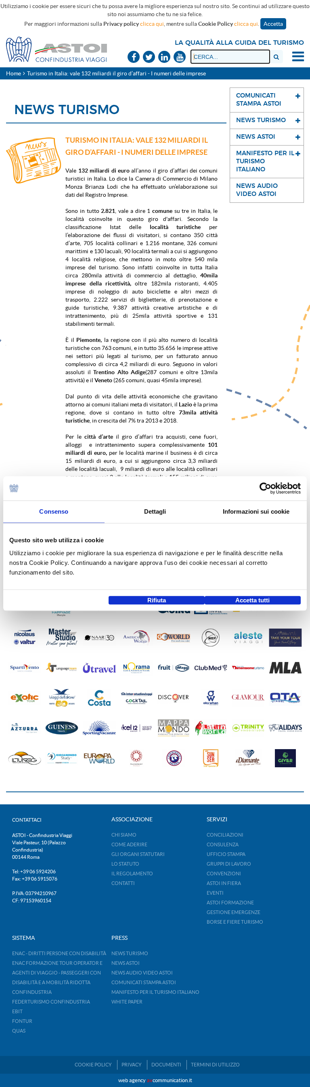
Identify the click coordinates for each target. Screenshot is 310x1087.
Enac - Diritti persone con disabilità (59, 953)
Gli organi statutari (138, 854)
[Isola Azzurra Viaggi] (24, 728)
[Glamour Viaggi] (248, 698)
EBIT (17, 1011)
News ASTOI (125, 963)
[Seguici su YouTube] (180, 57)
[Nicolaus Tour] (24, 638)
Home (13, 73)
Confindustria (32, 992)
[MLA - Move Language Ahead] (285, 668)
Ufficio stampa (226, 854)
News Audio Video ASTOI (142, 972)
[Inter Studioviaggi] (136, 698)
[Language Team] (61, 668)
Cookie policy (93, 1064)
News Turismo (129, 953)
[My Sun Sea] (210, 758)
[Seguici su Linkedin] (164, 57)
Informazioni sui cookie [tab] (256, 511)
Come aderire (129, 844)
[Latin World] (210, 728)
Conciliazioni (225, 834)
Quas (18, 1030)
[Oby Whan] (210, 698)
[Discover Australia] (173, 698)
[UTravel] (99, 668)
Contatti (123, 883)
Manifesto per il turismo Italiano (155, 992)
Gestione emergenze (233, 912)
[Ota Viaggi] (285, 698)
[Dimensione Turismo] (248, 668)
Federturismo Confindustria (51, 1001)
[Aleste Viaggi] (248, 638)
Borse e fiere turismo (235, 922)
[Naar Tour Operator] (99, 638)
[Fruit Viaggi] (173, 668)
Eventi (215, 892)
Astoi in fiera (224, 883)
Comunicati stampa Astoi (143, 982)
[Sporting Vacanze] (99, 728)
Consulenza (223, 844)
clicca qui (152, 24)
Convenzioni (224, 873)
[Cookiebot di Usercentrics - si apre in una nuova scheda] (265, 488)
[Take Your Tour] (285, 638)
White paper (126, 1001)
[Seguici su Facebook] (134, 57)
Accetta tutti (252, 600)
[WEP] (210, 638)
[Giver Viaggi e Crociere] (285, 758)
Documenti (166, 1064)
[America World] (136, 638)
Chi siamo (123, 834)
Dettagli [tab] (155, 511)
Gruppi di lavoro (229, 863)
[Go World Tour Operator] (173, 638)
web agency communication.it (155, 1080)
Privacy (131, 1064)
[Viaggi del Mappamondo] (173, 728)
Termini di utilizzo (215, 1064)
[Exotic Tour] (24, 698)
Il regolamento (132, 873)
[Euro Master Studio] (61, 638)
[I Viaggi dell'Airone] (61, 698)
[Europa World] (99, 758)
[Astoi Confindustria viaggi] (56, 49)
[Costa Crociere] (99, 698)
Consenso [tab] (53, 511)
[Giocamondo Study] (61, 758)
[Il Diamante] (248, 758)
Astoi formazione (230, 902)
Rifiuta (156, 600)
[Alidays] (285, 728)
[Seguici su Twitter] (149, 57)
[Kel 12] (136, 728)
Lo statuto (125, 863)
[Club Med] (210, 668)
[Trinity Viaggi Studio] (248, 728)
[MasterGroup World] (136, 758)
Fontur (22, 1021)
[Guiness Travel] (61, 728)
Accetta (273, 24)
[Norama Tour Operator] (136, 668)
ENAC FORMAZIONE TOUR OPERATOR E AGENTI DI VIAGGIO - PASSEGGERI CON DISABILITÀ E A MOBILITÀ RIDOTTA (57, 972)
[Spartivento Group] (24, 668)
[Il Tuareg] (24, 758)
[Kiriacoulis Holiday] (173, 758)
